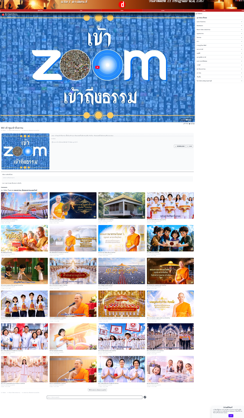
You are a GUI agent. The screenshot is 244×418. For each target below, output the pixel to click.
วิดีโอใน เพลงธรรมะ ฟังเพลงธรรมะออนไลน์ (97, 390)
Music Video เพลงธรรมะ (14, 130)
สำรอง (186, 123)
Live (81, 10)
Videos (4, 130)
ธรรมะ (162, 10)
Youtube (192, 123)
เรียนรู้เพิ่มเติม (225, 415)
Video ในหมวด (20, 190)
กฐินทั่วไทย (40, 10)
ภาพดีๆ (203, 10)
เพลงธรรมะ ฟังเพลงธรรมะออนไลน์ (31, 130)
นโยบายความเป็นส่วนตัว (233, 412)
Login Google (8, 183)
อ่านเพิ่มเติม (53, 138)
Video (122, 10)
